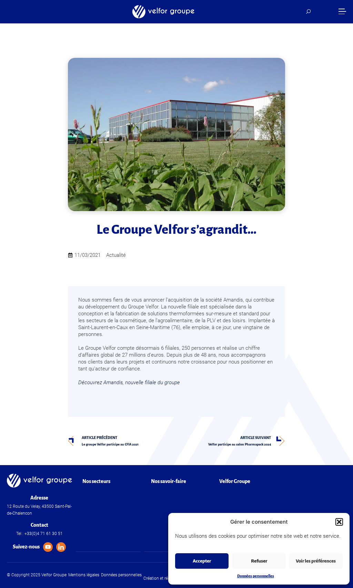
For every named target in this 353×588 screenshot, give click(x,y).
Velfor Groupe (234, 481)
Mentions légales (83, 575)
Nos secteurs (96, 481)
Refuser (259, 561)
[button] (339, 521)
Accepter (202, 561)
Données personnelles (255, 576)
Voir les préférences (316, 561)
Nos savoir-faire (168, 481)
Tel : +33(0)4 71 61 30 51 (39, 533)
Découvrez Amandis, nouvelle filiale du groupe (129, 382)
